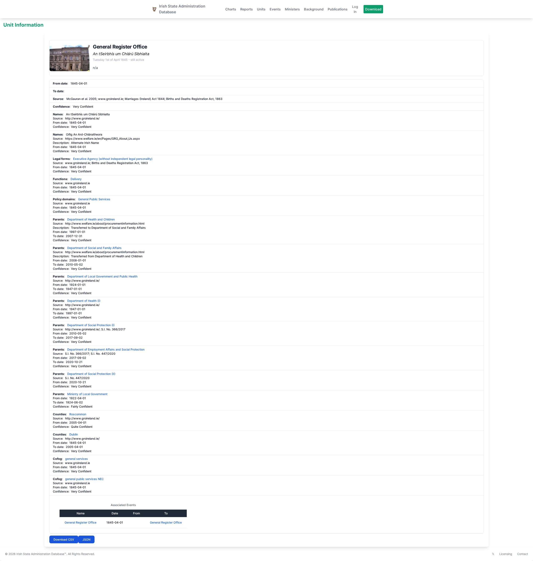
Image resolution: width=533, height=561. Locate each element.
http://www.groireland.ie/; (82, 329)
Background (314, 9)
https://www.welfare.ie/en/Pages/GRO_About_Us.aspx (102, 138)
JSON (86, 539)
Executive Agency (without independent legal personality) (112, 158)
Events (275, 9)
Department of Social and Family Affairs (94, 248)
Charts (230, 9)
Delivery (76, 179)
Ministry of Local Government (87, 394)
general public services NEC (84, 479)
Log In (355, 9)
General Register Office (80, 522)
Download (373, 9)
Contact (522, 554)
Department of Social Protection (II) (91, 374)
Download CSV (64, 539)
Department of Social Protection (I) (91, 325)
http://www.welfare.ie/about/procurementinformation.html (104, 223)
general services (76, 458)
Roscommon (77, 414)
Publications (337, 9)
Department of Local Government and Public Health (102, 276)
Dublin (73, 434)
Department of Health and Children (91, 219)
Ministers (292, 9)
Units (261, 9)
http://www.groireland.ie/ (82, 118)
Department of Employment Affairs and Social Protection (105, 349)
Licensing (505, 554)
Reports (246, 9)
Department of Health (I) (83, 300)
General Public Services (94, 199)
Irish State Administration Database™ (41, 554)
